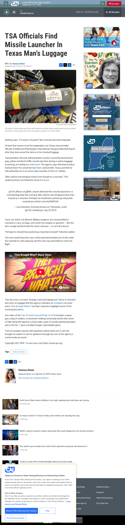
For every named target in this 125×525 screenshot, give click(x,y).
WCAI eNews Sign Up (78, 503)
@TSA (12, 191)
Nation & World (19, 352)
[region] (38, 493)
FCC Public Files (102, 503)
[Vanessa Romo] (10, 375)
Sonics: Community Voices (80, 498)
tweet (46, 180)
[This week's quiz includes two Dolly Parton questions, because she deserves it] (10, 450)
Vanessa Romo (19, 63)
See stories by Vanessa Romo (33, 377)
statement (35, 164)
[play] (7, 12)
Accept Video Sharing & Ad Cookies (21, 511)
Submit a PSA (75, 509)
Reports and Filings (77, 487)
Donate (115, 3)
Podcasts (100, 492)
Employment (75, 492)
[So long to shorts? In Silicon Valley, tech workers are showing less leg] (10, 419)
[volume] (14, 12)
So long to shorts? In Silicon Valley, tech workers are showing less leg (49, 415)
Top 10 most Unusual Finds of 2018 (38, 315)
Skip (47, 511)
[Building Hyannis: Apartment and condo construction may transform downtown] (102, 189)
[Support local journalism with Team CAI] (102, 37)
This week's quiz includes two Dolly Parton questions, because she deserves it (53, 446)
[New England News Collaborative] (102, 153)
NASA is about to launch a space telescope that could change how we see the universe (57, 431)
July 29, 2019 (50, 210)
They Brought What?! (20, 306)
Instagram (59, 303)
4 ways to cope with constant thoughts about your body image (46, 462)
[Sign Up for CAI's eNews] (102, 112)
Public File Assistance (104, 498)
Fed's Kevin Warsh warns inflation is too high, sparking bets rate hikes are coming (54, 400)
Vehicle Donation (102, 487)
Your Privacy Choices (16, 518)
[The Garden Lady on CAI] (102, 71)
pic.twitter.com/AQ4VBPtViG (44, 201)
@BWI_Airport (32, 191)
